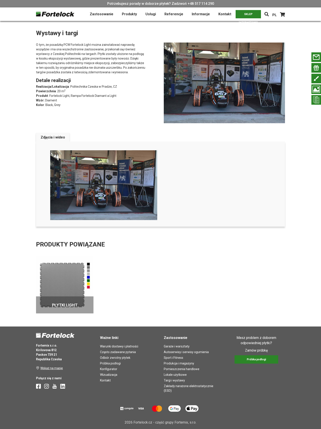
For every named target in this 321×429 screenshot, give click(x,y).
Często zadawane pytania (118, 352)
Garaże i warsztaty (177, 346)
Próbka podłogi (110, 363)
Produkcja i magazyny (179, 363)
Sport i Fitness (173, 357)
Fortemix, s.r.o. (185, 422)
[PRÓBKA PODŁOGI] (316, 68)
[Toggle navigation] (266, 14)
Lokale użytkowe (175, 374)
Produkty (129, 14)
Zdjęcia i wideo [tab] (53, 137)
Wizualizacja (108, 374)
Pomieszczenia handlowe (181, 369)
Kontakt (224, 14)
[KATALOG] (316, 100)
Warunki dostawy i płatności (119, 346)
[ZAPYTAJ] (316, 57)
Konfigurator (108, 369)
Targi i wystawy (174, 380)
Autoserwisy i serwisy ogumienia (186, 352)
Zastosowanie (101, 14)
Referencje (173, 14)
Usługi (150, 14)
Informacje (201, 14)
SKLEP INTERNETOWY (248, 15)
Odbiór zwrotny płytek (115, 357)
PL (274, 15)
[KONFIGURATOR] (316, 78)
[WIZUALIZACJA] (316, 89)
